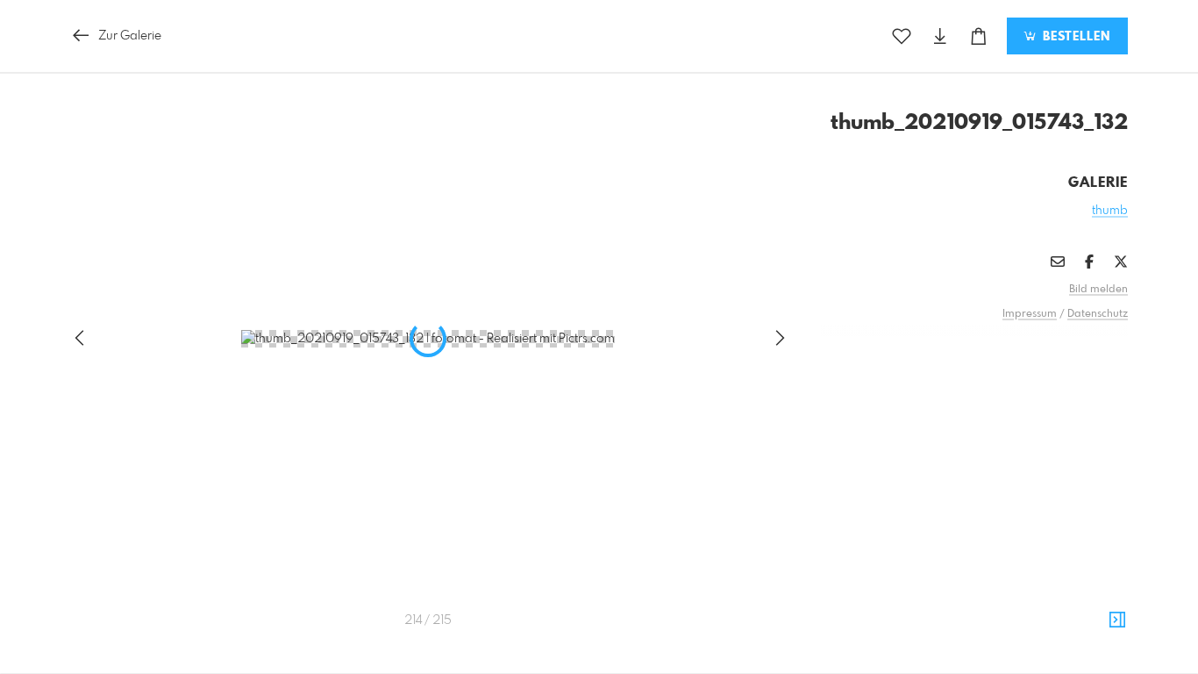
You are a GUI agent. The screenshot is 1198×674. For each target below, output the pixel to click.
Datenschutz (1097, 314)
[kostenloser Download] (940, 36)
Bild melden (1098, 289)
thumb (1110, 210)
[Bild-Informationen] (1117, 620)
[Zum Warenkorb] (978, 36)
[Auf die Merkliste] (901, 36)
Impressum (1029, 314)
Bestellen (1074, 37)
